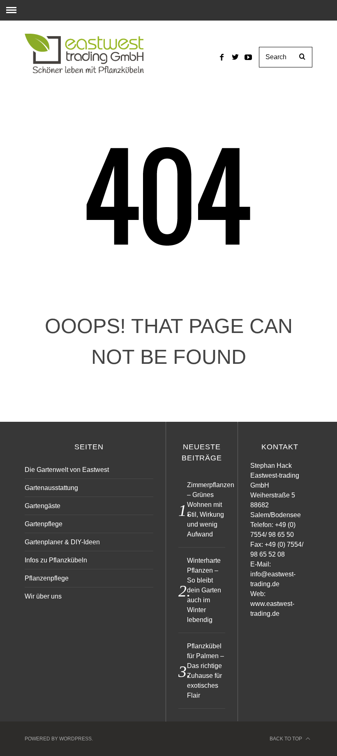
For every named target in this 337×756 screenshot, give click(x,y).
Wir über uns (43, 596)
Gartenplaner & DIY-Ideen (62, 542)
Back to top (286, 739)
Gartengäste (42, 505)
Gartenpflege (43, 523)
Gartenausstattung (51, 487)
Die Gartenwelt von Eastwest (67, 469)
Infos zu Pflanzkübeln (56, 560)
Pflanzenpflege (47, 578)
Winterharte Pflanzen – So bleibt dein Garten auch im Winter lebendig (204, 590)
